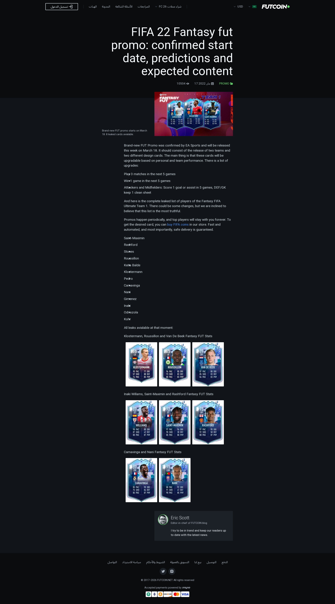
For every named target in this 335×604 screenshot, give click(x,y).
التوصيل (211, 562)
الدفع (225, 562)
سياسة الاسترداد (131, 562)
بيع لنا (197, 562)
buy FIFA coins (178, 224)
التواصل (112, 562)
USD (240, 6)
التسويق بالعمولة (179, 562)
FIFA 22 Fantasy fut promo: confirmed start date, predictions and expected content (172, 51)
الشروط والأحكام (155, 562)
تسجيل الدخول (60, 6)
